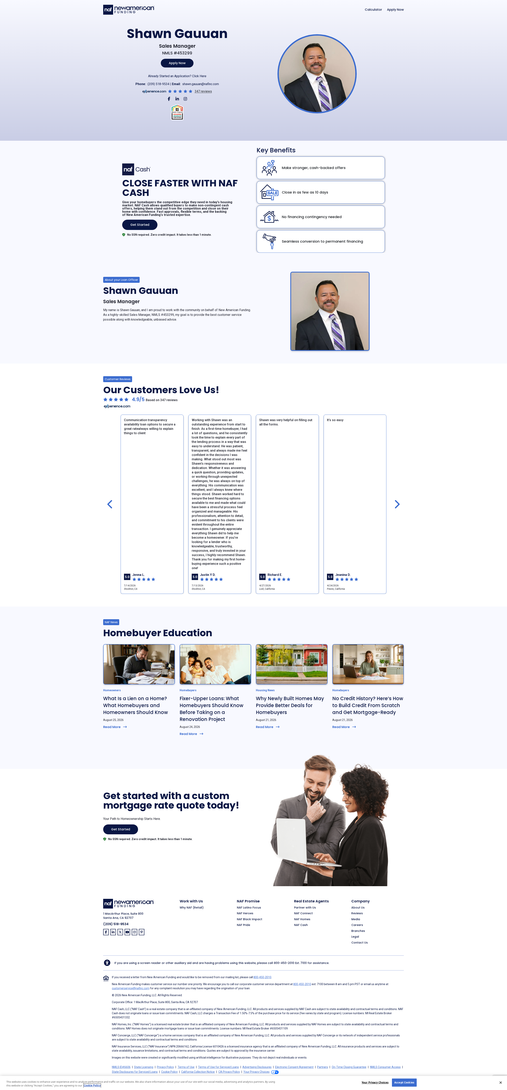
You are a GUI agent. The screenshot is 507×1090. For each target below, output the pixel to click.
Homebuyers (188, 690)
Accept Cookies (404, 1082)
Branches (358, 931)
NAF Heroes (245, 913)
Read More (112, 727)
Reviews (357, 913)
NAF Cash (301, 925)
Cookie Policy (169, 1071)
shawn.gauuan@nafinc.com (200, 84)
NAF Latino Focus (249, 908)
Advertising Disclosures (257, 1067)
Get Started (139, 224)
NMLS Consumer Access (385, 1067)
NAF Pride (243, 925)
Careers (357, 925)
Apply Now (395, 9)
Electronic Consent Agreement (294, 1067)
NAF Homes (302, 919)
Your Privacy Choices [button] (256, 1071)
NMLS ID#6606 (121, 1067)
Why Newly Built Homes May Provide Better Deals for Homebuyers (290, 705)
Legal (355, 937)
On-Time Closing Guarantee (349, 1067)
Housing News (265, 690)
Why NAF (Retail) (192, 908)
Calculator (373, 9)
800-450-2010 (284, 963)
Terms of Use (186, 1067)
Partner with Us (305, 908)
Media (355, 919)
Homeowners (112, 690)
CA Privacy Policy (229, 1071)
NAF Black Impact (249, 919)
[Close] (500, 1082)
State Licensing (143, 1067)
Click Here (199, 76)
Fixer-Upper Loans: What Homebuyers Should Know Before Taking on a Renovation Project (211, 709)
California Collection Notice (198, 1071)
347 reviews (203, 91)
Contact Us (359, 943)
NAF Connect (303, 913)
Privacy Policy (165, 1067)
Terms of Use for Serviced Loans (218, 1067)
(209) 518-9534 (158, 84)
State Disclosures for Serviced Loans (135, 1071)
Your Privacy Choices (375, 1082)
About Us (358, 908)
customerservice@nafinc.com (130, 988)
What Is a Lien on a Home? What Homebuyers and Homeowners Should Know (135, 705)
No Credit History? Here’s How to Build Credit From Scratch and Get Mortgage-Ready (367, 705)
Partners (322, 1067)
